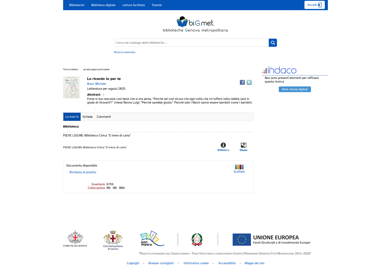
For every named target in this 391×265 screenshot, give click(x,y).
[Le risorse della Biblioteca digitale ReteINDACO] (279, 72)
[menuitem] (76, 5)
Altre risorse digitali (295, 89)
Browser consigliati (161, 263)
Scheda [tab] (88, 117)
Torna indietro (70, 69)
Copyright (133, 263)
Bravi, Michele (96, 84)
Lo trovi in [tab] (72, 117)
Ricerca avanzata (124, 52)
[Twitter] (249, 82)
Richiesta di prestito (82, 172)
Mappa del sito (254, 263)
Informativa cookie (196, 263)
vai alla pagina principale (96, 69)
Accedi (312, 5)
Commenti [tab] (104, 117)
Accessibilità (227, 263)
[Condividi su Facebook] (242, 82)
